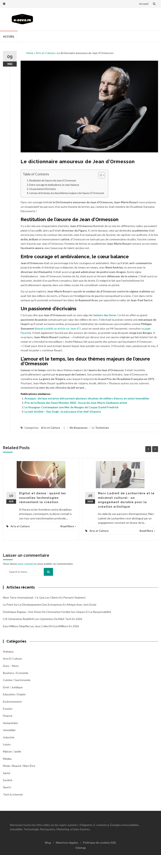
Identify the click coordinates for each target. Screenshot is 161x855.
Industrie (8, 737)
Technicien (102, 427)
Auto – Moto (11, 665)
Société (7, 780)
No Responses (79, 427)
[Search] (48, 572)
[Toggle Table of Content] (99, 175)
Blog (48, 842)
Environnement (12, 701)
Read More (67, 526)
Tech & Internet (13, 794)
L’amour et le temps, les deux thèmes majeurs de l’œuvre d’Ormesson (66, 193)
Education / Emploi (14, 694)
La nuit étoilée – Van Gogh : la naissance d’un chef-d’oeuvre (63, 411)
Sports (7, 787)
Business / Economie (15, 673)
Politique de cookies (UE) (99, 842)
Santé (6, 773)
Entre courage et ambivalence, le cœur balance (54, 184)
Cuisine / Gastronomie (16, 680)
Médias (7, 758)
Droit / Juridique (13, 687)
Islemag (81, 847)
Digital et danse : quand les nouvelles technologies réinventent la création (42, 498)
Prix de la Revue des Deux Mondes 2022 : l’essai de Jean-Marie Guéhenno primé (76, 402)
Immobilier (9, 730)
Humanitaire (10, 723)
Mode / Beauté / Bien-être (19, 765)
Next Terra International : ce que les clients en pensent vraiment (44, 597)
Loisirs (7, 744)
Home (29, 53)
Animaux (8, 651)
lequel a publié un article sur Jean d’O (58, 328)
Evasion (7, 708)
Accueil (143, 3)
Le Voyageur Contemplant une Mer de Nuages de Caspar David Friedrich (71, 407)
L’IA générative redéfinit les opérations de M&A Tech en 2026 (42, 619)
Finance (7, 715)
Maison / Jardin (12, 751)
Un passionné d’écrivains (42, 189)
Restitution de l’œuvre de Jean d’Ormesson (52, 180)
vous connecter (27, 563)
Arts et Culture (45, 53)
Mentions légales (67, 842)
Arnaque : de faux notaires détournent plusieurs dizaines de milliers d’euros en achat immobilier (87, 398)
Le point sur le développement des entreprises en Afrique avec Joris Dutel (49, 604)
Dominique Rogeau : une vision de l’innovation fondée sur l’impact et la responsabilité (57, 611)
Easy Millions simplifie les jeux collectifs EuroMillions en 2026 (41, 626)
